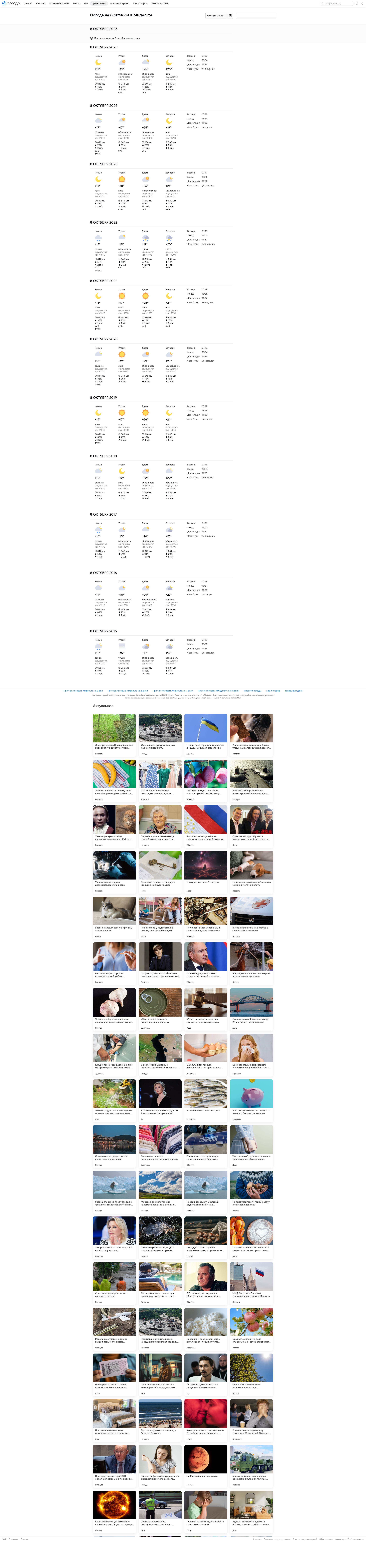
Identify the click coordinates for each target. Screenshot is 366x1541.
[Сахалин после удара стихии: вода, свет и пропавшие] (114, 1146)
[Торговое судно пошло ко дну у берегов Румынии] (160, 1420)
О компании (13, 1539)
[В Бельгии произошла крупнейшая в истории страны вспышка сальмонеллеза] (205, 1055)
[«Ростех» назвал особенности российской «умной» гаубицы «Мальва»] (251, 1466)
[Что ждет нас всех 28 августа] (205, 872)
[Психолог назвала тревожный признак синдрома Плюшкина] (205, 918)
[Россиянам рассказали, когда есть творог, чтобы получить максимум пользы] (205, 1329)
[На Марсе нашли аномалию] (205, 1466)
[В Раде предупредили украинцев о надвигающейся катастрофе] (205, 735)
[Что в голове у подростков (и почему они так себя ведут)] (160, 918)
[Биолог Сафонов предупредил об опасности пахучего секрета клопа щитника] (160, 1466)
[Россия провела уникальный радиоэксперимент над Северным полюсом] (205, 1192)
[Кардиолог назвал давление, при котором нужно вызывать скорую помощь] (114, 1055)
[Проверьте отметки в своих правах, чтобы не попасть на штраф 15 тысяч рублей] (114, 1375)
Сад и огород (273, 690)
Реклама (24, 1539)
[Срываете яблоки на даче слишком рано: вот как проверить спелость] (251, 1329)
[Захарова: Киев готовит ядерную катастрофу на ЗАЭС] (114, 1237)
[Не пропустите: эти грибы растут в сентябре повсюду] (251, 1192)
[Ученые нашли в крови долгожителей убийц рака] (114, 872)
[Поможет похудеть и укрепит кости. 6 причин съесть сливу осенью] (205, 781)
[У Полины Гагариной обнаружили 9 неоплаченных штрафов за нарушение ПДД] (160, 1100)
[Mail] (4, 3)
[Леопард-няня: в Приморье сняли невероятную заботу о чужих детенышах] (114, 735)
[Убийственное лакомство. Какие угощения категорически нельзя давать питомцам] (251, 735)
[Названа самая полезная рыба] (205, 1100)
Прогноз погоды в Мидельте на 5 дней (128, 690)
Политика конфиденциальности (277, 1539)
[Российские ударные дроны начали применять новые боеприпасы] (114, 1329)
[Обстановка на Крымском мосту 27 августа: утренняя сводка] (251, 1009)
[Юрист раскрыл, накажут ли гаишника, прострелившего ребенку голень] (205, 1009)
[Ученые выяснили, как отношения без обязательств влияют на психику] (205, 1420)
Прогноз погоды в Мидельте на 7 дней (173, 690)
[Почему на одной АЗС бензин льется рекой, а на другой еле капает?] (160, 1375)
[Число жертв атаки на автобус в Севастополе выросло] (251, 918)
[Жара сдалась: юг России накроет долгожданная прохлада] (251, 963)
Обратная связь (325, 1539)
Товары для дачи (293, 690)
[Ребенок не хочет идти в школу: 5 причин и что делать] (205, 1512)
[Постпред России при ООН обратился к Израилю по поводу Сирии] (114, 1466)
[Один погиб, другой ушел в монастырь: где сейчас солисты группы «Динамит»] (251, 826)
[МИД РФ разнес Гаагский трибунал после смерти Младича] (251, 1283)
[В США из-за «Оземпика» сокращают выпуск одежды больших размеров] (160, 781)
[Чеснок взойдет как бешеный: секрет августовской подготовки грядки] (114, 1009)
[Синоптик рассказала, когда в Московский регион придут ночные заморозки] (160, 1237)
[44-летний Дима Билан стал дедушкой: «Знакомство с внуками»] (205, 1375)
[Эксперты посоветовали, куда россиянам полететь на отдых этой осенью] (160, 1283)
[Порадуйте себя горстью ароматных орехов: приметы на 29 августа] (205, 1237)
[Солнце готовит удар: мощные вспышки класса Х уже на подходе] (114, 1512)
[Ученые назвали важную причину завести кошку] (114, 918)
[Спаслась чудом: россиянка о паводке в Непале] (114, 1283)
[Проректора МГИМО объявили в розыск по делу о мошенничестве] (160, 963)
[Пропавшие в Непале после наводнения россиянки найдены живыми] (160, 1329)
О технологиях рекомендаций (305, 1539)
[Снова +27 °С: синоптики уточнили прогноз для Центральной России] (251, 1375)
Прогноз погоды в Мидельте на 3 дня (83, 690)
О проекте (257, 1539)
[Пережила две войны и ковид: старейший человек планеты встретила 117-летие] (160, 826)
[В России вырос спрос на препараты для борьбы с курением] (114, 963)
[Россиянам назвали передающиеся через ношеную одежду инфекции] (160, 1146)
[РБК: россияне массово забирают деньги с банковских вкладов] (251, 1100)
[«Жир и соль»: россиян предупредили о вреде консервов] (160, 1009)
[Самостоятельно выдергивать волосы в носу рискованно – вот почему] (251, 1055)
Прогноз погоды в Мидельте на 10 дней (218, 690)
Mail (4, 1539)
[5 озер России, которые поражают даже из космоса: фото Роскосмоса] (160, 1055)
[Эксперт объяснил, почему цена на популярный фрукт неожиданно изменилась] (114, 781)
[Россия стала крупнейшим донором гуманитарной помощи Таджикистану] (205, 826)
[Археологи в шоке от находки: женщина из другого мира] (160, 872)
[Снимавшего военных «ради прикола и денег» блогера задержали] (205, 1146)
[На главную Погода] (13, 3)
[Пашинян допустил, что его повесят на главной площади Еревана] (205, 963)
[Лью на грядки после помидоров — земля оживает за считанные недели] (114, 1100)
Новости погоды (252, 690)
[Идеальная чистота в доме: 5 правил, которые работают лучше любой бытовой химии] (251, 1512)
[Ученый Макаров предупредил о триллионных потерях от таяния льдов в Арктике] (114, 1192)
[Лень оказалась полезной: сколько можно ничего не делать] (251, 872)
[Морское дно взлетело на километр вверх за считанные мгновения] (160, 1192)
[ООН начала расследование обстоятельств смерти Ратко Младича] (205, 1283)
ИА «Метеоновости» (355, 1539)
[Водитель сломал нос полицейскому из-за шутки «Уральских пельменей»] (160, 1512)
